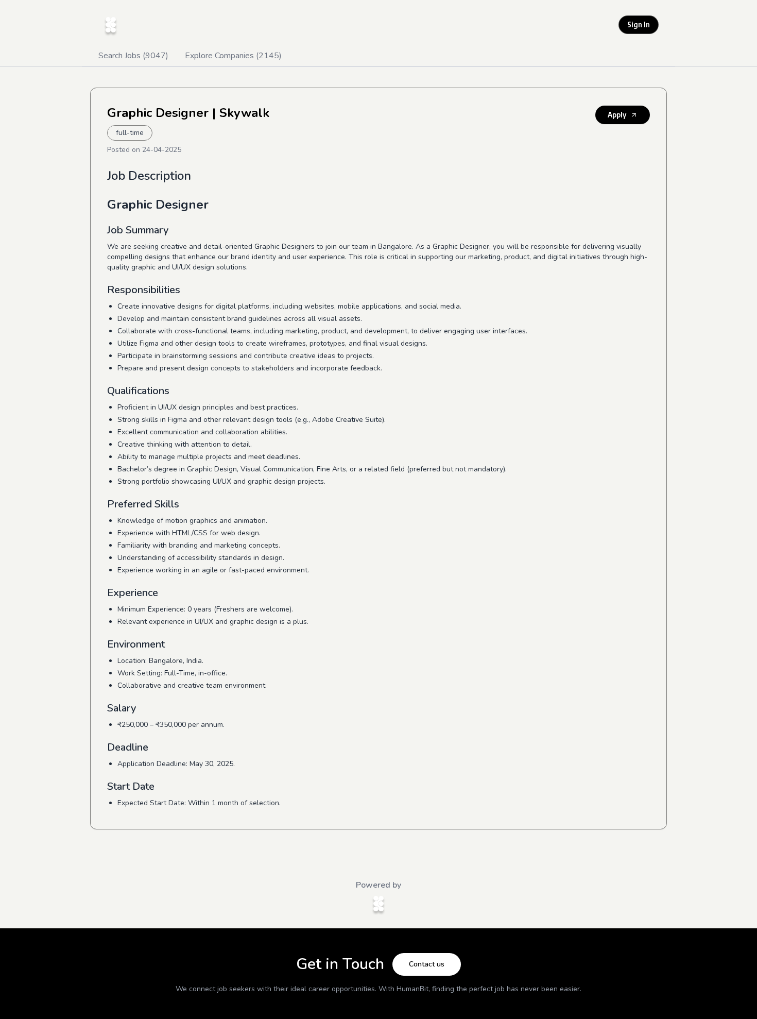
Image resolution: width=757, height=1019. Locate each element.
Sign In (638, 24)
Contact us (426, 964)
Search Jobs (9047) (133, 55)
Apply (617, 114)
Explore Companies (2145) (233, 55)
